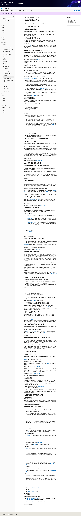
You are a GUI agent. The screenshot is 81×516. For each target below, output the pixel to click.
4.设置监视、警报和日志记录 (72, 22)
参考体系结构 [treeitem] (5, 61)
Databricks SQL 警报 (29, 435)
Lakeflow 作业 (28, 215)
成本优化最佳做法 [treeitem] (6, 91)
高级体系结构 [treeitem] (5, 46)
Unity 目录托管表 (43, 205)
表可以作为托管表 (33, 199)
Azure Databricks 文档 (31, 17)
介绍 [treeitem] (4, 56)
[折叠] (14, 16)
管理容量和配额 (41, 386)
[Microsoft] (1, 8)
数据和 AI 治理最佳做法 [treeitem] (7, 70)
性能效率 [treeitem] (5, 86)
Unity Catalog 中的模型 (46, 306)
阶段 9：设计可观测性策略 (43, 458)
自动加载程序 (26, 244)
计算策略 (46, 191)
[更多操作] (56, 17)
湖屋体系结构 (37, 17)
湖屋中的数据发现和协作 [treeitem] (6, 52)
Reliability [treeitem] (5, 83)
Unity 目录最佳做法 (39, 160)
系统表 (27, 420)
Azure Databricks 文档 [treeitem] (5, 20)
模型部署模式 (29, 287)
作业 (45, 332)
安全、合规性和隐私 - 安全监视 (34, 487)
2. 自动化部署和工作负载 (71, 20)
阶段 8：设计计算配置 (30, 499)
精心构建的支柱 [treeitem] (5, 64)
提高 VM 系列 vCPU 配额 (36, 373)
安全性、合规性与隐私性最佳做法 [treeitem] (8, 81)
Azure (25, 17)
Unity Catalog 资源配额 (36, 366)
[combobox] (7, 18)
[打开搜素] (79, 8)
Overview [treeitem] (4, 44)
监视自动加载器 (39, 442)
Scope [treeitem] (4, 58)
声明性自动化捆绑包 (27, 344)
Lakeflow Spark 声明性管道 (31, 222)
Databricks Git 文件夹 (28, 45)
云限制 (25, 359)
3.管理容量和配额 (70, 21)
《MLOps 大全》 (33, 95)
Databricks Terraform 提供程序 (34, 172)
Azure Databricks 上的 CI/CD (42, 59)
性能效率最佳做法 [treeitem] (6, 88)
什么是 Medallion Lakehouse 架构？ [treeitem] (8, 49)
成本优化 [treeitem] (5, 90)
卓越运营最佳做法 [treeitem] (6, 76)
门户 (74, 10)
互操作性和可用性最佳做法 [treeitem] (8, 73)
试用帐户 (78, 10)
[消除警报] (79, 2)
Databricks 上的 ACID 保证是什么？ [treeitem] (8, 47)
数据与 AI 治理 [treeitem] (6, 68)
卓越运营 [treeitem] (5, 75)
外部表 (38, 199)
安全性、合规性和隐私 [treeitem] (7, 78)
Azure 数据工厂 (29, 232)
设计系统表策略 (36, 426)
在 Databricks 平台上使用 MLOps (30, 78)
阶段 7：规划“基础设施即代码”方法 (32, 498)
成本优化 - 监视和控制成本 (32, 491)
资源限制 (52, 124)
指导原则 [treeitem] (4, 59)
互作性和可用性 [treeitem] (6, 71)
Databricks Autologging (28, 319)
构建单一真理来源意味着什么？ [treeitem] (7, 51)
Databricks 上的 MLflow (43, 88)
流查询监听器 (35, 444)
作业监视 (27, 448)
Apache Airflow (29, 231)
